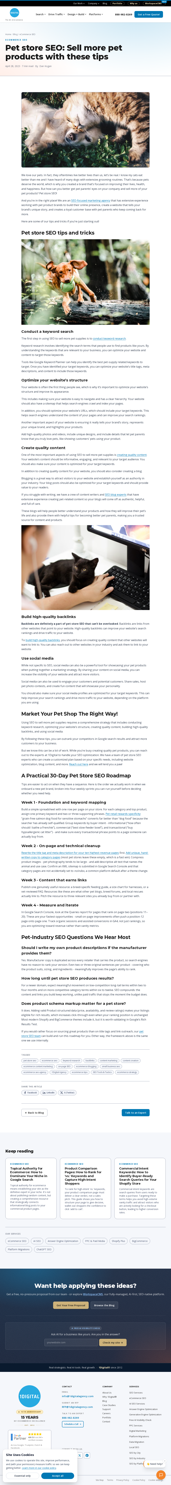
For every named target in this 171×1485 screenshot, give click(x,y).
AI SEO (37, 1241)
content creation (130, 1060)
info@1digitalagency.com (78, 1396)
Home (8, 34)
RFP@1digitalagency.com (77, 1406)
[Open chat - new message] (154, 1465)
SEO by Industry (137, 1458)
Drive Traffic (55, 14)
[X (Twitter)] (80, 1455)
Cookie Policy (138, 1480)
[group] (29, 1418)
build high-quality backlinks (43, 640)
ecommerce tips (79, 1072)
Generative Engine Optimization (145, 1414)
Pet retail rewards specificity (123, 814)
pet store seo (30, 1060)
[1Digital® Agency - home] (30, 1396)
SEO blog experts (115, 494)
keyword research (71, 1060)
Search (40, 14)
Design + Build (76, 14)
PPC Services (135, 1425)
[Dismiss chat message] (165, 1462)
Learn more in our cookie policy (39, 1467)
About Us (107, 1392)
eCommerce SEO (17, 1241)
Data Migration (136, 1441)
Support (106, 1409)
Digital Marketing (137, 1430)
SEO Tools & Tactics (102, 1072)
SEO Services (136, 1392)
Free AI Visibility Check (140, 1420)
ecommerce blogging (86, 1066)
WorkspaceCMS (153, 3)
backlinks (90, 1060)
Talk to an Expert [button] (135, 1112)
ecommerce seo (49, 1060)
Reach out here (78, 764)
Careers (106, 1413)
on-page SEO (64, 1066)
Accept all (57, 1475)
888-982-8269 (123, 14)
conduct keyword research (109, 338)
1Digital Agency (59, 1072)
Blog (105, 3)
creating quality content (132, 455)
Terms (110, 1480)
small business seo (111, 1066)
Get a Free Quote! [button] (149, 14)
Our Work (77, 3)
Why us (133, 3)
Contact (106, 1421)
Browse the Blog (104, 1305)
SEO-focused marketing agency (90, 200)
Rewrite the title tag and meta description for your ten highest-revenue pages (70, 853)
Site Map (100, 1480)
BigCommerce (140, 1241)
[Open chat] (161, 1475)
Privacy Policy (122, 1480)
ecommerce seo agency (35, 1072)
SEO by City (135, 1452)
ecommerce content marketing (38, 1066)
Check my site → (113, 1342)
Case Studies (109, 1405)
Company (92, 3)
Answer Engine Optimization (63, 1241)
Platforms (95, 14)
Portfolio (117, 3)
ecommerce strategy (127, 1072)
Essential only (23, 1475)
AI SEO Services (137, 1403)
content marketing (108, 1060)
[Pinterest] (87, 1455)
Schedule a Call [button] (71, 1424)
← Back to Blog (34, 1112)
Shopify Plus (118, 1241)
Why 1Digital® (109, 1396)
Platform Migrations (19, 1249)
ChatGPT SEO (44, 1249)
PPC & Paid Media (95, 1241)
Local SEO (134, 1447)
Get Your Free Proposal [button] (71, 1305)
